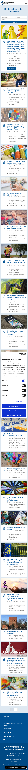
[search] (4, 739)
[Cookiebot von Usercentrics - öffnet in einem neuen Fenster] (19, 354)
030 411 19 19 (19, 748)
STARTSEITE (7, 716)
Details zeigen (19, 401)
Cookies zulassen (14, 406)
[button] (21, 3)
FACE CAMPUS (7, 729)
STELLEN (6, 720)
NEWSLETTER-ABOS (9, 736)
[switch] (24, 385)
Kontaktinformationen (9, 758)
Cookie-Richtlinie (20, 758)
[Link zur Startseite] (7, 2)
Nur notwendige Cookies (14, 415)
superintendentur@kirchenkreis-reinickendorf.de (14, 750)
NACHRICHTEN (7, 732)
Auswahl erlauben (14, 410)
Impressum (14, 761)
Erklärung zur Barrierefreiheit (13, 759)
